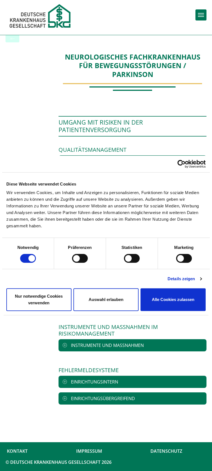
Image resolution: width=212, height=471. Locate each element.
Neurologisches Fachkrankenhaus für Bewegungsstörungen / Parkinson (132, 65)
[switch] (80, 258)
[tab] (132, 345)
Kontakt (17, 451)
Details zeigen (181, 278)
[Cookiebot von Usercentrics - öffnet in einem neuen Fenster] (181, 164)
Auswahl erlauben (106, 299)
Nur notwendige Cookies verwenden (39, 299)
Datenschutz (166, 451)
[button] (132, 345)
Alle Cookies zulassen (173, 299)
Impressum (89, 451)
